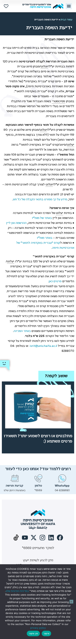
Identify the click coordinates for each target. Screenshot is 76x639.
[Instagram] (42, 537)
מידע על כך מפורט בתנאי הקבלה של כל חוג (40, 199)
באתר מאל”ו (44, 238)
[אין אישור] (71, 601)
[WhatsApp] (62, 478)
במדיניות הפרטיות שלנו (17, 590)
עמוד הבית (66, 19)
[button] (69, 6)
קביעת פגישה (14, 486)
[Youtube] (24, 537)
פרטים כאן (55, 281)
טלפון (38, 486)
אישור (46, 633)
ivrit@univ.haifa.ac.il (43, 346)
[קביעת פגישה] (14, 478)
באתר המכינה (22, 331)
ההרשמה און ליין (16, 223)
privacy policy (38, 627)
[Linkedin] (51, 537)
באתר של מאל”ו (42, 218)
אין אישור (33, 633)
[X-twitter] (33, 537)
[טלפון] (38, 478)
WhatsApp (62, 486)
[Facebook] (60, 537)
